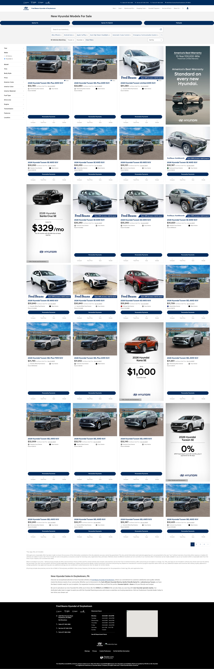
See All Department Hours (99, 634)
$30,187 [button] (180, 165)
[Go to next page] (208, 544)
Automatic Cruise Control (122, 35)
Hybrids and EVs (129, 8)
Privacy (94, 651)
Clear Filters (89, 40)
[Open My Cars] (187, 8)
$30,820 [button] (181, 222)
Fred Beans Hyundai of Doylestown (102, 580)
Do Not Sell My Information (121, 651)
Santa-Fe (35, 23)
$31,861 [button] (180, 361)
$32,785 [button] (41, 85)
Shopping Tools (141, 8)
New (114, 8)
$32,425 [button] (180, 522)
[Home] (26, 8)
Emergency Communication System (145, 35)
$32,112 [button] (87, 441)
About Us (176, 8)
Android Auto (69, 35)
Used (119, 8)
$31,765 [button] (41, 361)
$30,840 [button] (42, 303)
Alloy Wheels (57, 35)
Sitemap (87, 651)
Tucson (70, 40)
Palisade (179, 23)
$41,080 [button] (134, 85)
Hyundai (79, 40)
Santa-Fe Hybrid (107, 23)
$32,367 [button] (134, 522)
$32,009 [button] (42, 441)
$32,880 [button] (88, 85)
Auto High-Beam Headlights (100, 35)
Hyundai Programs (153, 8)
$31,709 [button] (181, 303)
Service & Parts (166, 8)
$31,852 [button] (88, 361)
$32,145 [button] (134, 441)
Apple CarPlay (82, 35)
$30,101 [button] (134, 165)
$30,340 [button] (88, 222)
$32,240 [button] (42, 522)
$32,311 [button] (87, 522)
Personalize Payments (48, 117)
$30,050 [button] (42, 165)
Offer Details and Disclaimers (37, 262)
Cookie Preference (105, 651)
